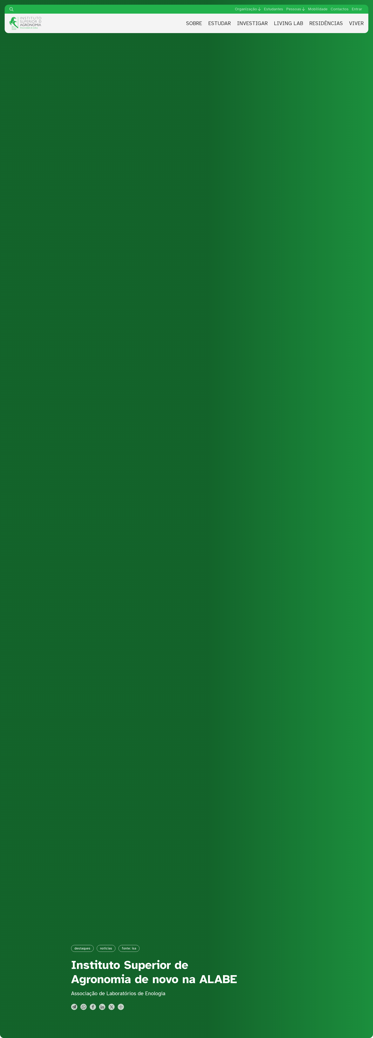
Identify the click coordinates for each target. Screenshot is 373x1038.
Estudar (219, 23)
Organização (246, 9)
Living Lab (288, 23)
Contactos (340, 9)
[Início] (25, 18)
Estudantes (273, 9)
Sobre (194, 23)
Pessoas (293, 9)
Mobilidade (318, 9)
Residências (326, 23)
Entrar (357, 9)
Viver (356, 23)
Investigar (252, 23)
